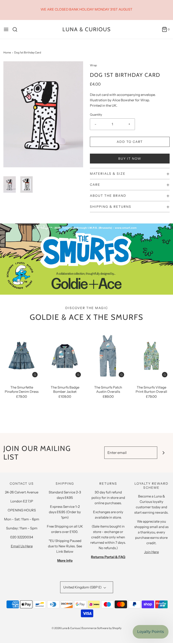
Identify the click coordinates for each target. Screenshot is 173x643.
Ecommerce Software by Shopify (101, 628)
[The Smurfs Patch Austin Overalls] (108, 355)
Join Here (151, 552)
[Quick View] (35, 374)
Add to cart (130, 142)
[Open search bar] (16, 29)
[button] (9, 184)
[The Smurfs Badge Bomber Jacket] (65, 355)
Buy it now (129, 159)
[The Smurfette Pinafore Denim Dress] (21, 355)
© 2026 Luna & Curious (66, 628)
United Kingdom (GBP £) (82, 587)
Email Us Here (22, 546)
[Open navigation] (6, 29)
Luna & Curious (86, 29)
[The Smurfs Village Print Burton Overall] (151, 355)
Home (7, 52)
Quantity (96, 114)
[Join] (163, 452)
